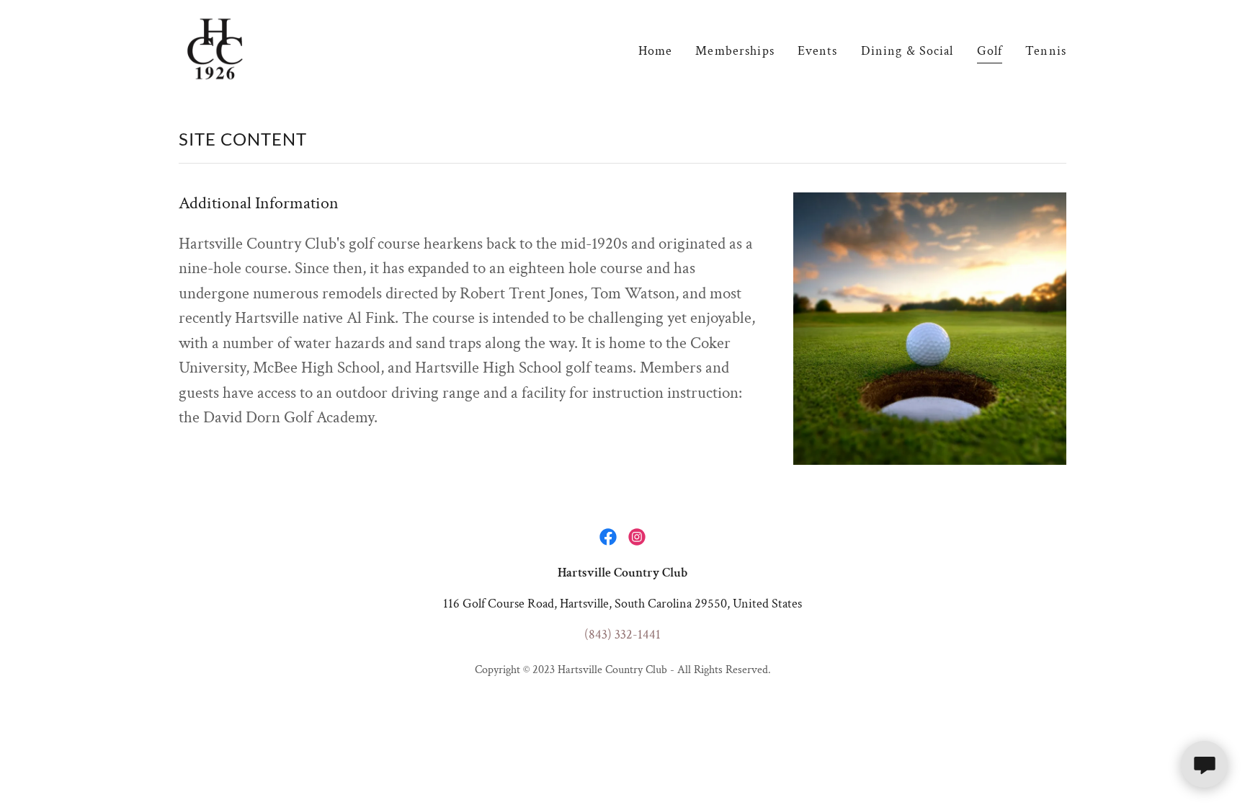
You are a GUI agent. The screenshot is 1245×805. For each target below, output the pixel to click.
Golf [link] (990, 51)
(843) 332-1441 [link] (622, 634)
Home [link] (655, 51)
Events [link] (818, 51)
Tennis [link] (1045, 51)
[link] (215, 48)
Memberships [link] (734, 51)
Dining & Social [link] (907, 51)
